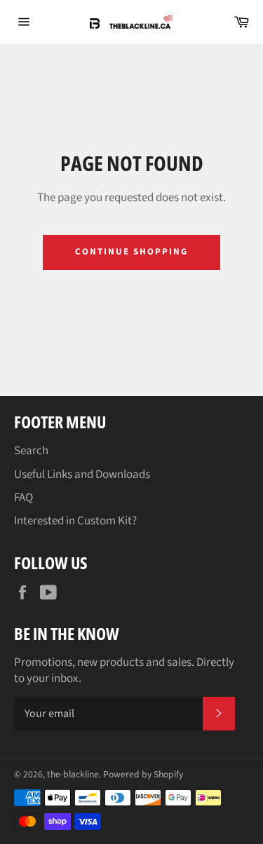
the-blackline (73, 774)
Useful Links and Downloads (82, 474)
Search (31, 450)
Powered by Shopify (143, 774)
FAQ (23, 497)
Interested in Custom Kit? (75, 520)
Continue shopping (131, 251)
